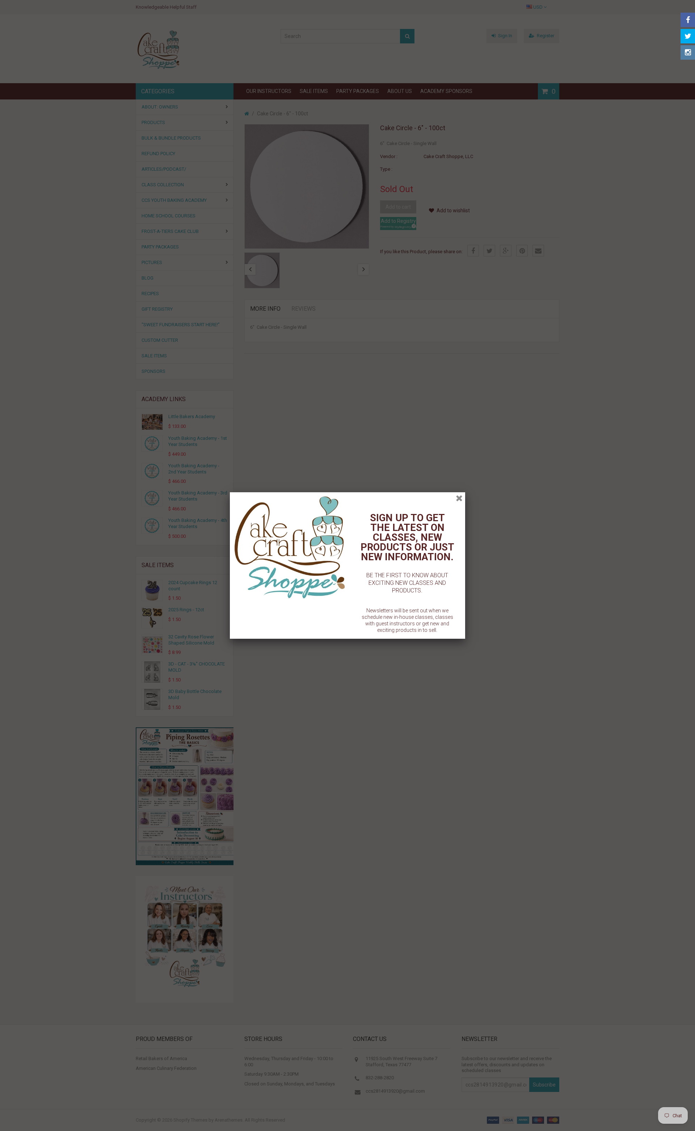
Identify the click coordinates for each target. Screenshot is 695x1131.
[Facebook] (688, 20)
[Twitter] (688, 36)
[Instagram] (688, 52)
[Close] (459, 498)
